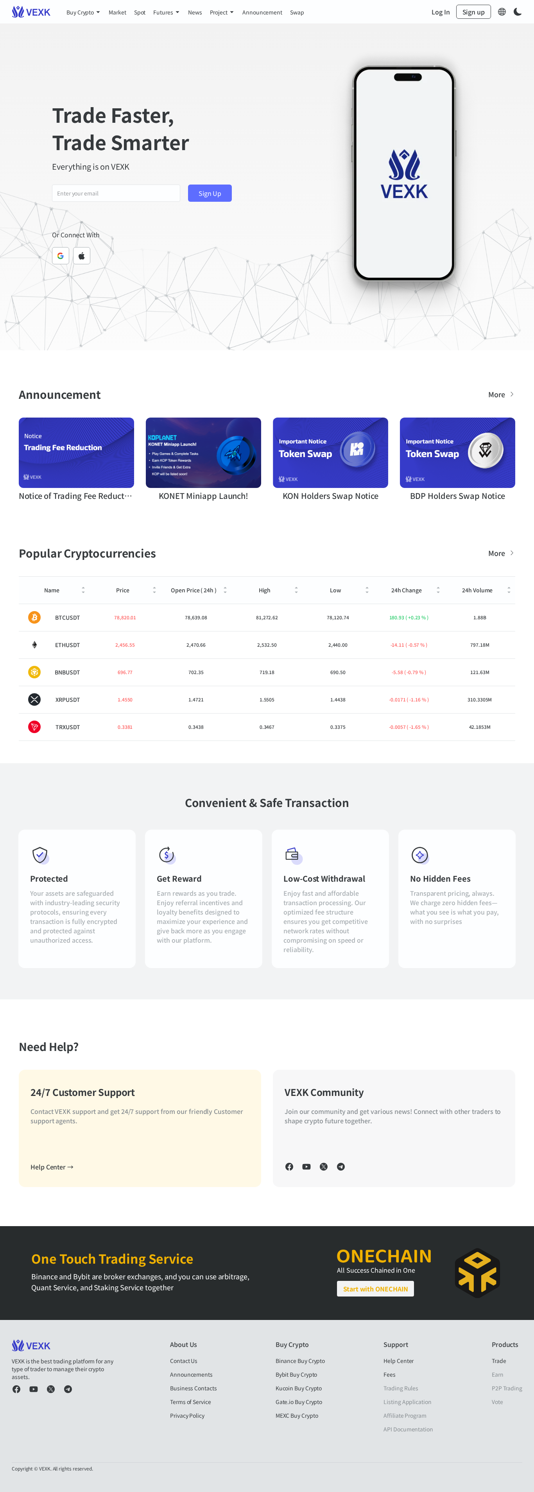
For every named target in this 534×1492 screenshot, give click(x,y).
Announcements (191, 1374)
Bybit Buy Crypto (296, 1374)
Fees (389, 1374)
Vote (497, 1402)
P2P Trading (507, 1388)
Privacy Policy (187, 1415)
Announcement (262, 12)
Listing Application (407, 1402)
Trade (499, 1361)
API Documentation (408, 1429)
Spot (140, 12)
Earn (498, 1374)
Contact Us (183, 1361)
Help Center (398, 1361)
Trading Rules (400, 1388)
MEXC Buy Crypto (297, 1415)
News (195, 12)
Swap (297, 12)
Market (117, 12)
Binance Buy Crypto (300, 1361)
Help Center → (51, 1166)
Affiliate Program (404, 1415)
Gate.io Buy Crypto (299, 1402)
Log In (441, 11)
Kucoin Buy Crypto (299, 1388)
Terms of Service (190, 1402)
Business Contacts (193, 1388)
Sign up (473, 11)
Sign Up (210, 193)
